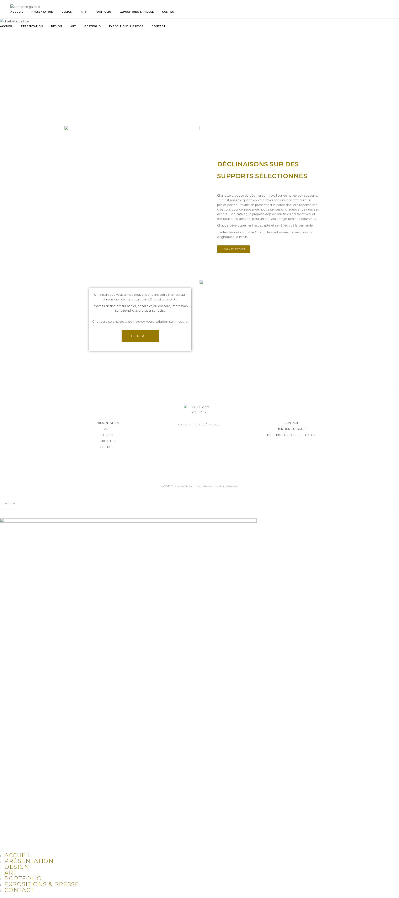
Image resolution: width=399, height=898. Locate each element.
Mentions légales (292, 428)
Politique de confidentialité (291, 434)
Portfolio (107, 440)
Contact (107, 446)
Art (107, 428)
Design (107, 434)
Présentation (107, 422)
